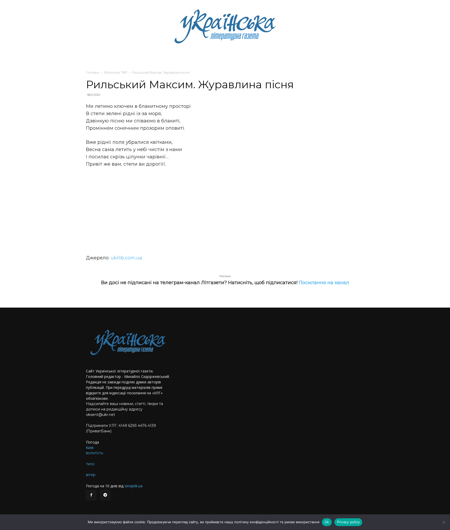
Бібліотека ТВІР (115, 72)
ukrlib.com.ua (126, 258)
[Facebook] (91, 495)
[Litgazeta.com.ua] (225, 26)
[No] (443, 522)
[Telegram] (105, 495)
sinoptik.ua (133, 485)
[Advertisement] (225, 210)
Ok (326, 522)
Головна (92, 72)
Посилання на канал (324, 282)
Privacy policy (348, 522)
